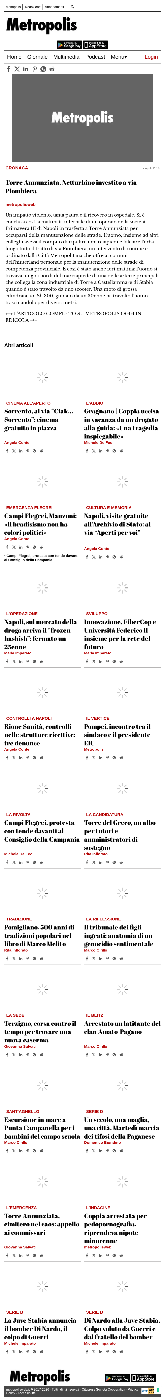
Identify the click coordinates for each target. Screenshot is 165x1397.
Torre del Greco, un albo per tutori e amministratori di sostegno (120, 835)
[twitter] (17, 69)
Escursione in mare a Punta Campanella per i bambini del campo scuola (42, 1127)
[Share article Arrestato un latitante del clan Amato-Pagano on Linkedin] (101, 1055)
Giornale (37, 57)
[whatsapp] (43, 69)
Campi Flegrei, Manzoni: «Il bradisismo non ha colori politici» (40, 524)
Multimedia (66, 57)
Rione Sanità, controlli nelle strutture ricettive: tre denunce (39, 734)
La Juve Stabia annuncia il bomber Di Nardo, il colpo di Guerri (40, 1328)
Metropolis (13, 7)
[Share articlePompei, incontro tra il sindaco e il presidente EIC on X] (94, 758)
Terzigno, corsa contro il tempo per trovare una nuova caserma (40, 1031)
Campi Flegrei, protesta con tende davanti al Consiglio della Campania (42, 830)
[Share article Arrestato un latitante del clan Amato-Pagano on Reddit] (121, 1055)
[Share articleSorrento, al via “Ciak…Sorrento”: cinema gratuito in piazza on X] (14, 451)
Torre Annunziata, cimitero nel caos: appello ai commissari (41, 1224)
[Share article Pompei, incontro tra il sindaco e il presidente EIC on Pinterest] (108, 758)
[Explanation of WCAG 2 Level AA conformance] (150, 1393)
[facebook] (8, 69)
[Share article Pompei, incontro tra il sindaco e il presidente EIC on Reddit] (121, 758)
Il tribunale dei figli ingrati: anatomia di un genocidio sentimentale (118, 935)
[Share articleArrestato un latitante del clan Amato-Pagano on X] (94, 1055)
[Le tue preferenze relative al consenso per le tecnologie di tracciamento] (158, 1390)
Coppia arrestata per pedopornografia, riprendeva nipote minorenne (115, 1228)
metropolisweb (97, 1247)
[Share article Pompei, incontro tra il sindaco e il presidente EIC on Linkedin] (101, 758)
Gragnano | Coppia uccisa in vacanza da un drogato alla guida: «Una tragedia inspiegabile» (121, 423)
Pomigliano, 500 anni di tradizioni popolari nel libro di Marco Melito (39, 935)
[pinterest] (35, 69)
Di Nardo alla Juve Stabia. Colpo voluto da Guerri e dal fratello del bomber (122, 1328)
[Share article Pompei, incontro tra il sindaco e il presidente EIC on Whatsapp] (114, 758)
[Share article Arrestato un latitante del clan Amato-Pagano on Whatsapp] (114, 1055)
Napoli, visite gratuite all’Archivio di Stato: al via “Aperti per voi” (117, 524)
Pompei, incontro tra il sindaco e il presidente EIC (117, 734)
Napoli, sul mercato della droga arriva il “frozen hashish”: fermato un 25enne (40, 634)
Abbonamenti (54, 7)
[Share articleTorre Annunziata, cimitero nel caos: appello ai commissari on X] (14, 1255)
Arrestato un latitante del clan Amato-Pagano (122, 1027)
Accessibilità (27, 1393)
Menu (117, 57)
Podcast (95, 57)
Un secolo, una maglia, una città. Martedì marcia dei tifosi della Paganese (121, 1127)
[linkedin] (26, 69)
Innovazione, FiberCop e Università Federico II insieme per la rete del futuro (120, 634)
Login (151, 57)
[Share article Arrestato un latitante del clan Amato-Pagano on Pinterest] (108, 1055)
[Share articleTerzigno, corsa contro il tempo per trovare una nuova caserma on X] (14, 1055)
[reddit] (52, 69)
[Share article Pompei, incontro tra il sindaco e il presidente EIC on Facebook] (87, 758)
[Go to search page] (72, 7)
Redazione (33, 7)
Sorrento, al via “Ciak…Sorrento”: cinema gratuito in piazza (38, 419)
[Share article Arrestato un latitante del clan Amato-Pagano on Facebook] (87, 1055)
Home (14, 57)
